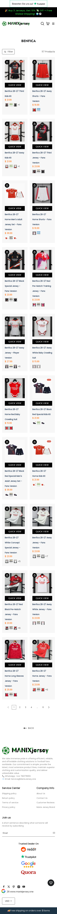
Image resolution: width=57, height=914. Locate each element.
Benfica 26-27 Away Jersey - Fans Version (42, 542)
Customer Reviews (46, 802)
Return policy (8, 798)
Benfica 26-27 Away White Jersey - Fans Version (42, 609)
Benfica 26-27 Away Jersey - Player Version (14, 352)
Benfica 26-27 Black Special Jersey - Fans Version (14, 286)
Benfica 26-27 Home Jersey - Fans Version (42, 676)
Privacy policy (8, 807)
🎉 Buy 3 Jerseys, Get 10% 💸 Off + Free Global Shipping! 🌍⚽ (28, 12)
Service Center (11, 788)
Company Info (45, 788)
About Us (41, 793)
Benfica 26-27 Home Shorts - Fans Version (41, 219)
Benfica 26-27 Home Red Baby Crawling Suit (12, 414)
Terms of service (10, 802)
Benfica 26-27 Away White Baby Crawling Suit (42, 352)
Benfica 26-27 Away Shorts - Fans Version (42, 96)
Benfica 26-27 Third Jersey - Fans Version (41, 157)
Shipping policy (9, 793)
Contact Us (42, 798)
